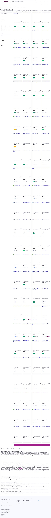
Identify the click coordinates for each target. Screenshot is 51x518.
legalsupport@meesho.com (4, 515)
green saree (20, 468)
